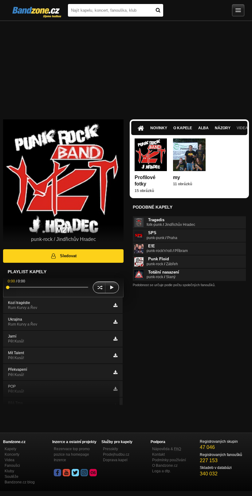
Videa (9, 460)
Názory (222, 128)
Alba (203, 128)
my (176, 177)
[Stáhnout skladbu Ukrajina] (115, 322)
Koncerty (12, 454)
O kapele (182, 128)
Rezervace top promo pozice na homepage (72, 452)
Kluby (9, 471)
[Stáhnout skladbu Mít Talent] (115, 355)
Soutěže (11, 476)
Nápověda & (166, 449)
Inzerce (60, 460)
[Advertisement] (126, 67)
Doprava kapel (115, 460)
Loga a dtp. (161, 471)
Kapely (10, 449)
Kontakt (158, 454)
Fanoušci (12, 465)
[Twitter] (75, 472)
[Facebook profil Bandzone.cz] (57, 472)
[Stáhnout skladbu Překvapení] (115, 372)
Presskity (110, 449)
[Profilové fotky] (151, 154)
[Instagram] (84, 472)
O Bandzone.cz (165, 465)
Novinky (158, 128)
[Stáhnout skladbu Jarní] (115, 339)
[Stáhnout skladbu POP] (115, 389)
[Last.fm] (93, 472)
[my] (189, 154)
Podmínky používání (169, 460)
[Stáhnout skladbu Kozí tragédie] (115, 305)
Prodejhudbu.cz (116, 454)
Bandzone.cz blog (20, 482)
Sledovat (68, 256)
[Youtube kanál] (66, 472)
